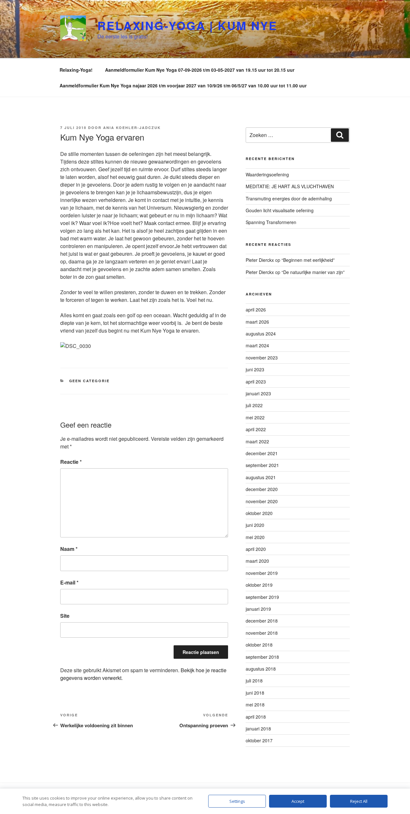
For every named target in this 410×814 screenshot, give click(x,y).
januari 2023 (258, 393)
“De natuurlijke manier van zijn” (313, 272)
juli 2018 (254, 680)
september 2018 (262, 657)
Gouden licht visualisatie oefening (280, 210)
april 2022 (256, 429)
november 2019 (262, 573)
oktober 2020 (259, 513)
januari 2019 (258, 609)
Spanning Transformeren (271, 222)
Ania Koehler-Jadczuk (132, 127)
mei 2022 (255, 417)
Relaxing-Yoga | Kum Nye (187, 25)
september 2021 (262, 465)
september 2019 (262, 597)
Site (65, 615)
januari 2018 (258, 728)
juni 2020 (255, 525)
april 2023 (256, 381)
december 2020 (262, 489)
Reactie (71, 461)
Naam (69, 548)
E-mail (69, 582)
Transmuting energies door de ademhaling (289, 198)
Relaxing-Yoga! (76, 70)
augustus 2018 (261, 668)
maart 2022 (257, 441)
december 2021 (262, 453)
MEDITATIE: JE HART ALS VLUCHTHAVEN (290, 186)
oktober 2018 (259, 644)
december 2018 (262, 620)
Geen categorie (89, 380)
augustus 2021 (261, 477)
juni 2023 (255, 369)
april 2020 (256, 549)
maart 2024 (257, 345)
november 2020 (262, 501)
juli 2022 (254, 405)
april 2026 (256, 309)
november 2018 (262, 633)
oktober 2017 (259, 740)
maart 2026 (257, 321)
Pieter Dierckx (260, 260)
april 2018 (256, 716)
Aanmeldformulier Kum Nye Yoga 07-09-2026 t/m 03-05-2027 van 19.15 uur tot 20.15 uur (199, 70)
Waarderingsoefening (267, 174)
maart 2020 (257, 561)
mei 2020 (255, 537)
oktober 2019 (259, 585)
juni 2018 (255, 692)
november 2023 (262, 357)
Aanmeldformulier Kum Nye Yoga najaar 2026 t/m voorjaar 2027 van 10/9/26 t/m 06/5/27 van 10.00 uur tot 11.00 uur (183, 85)
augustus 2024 (261, 333)
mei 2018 (255, 704)
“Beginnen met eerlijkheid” (308, 260)
